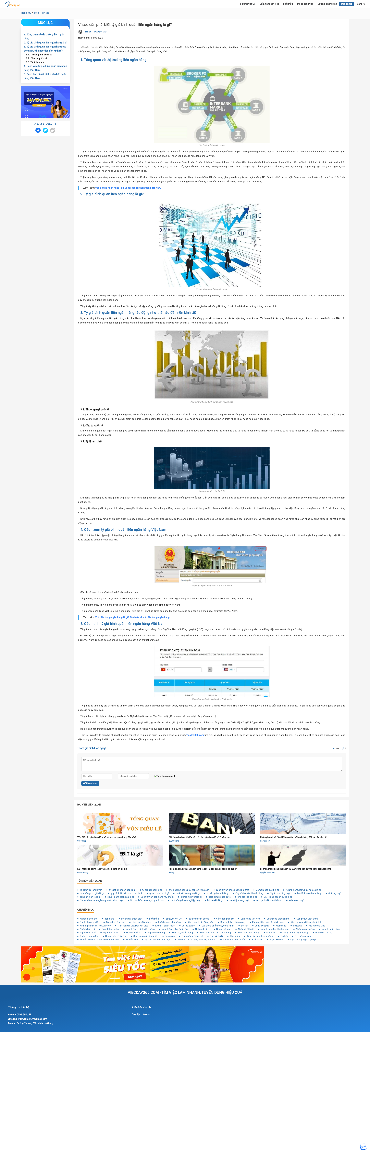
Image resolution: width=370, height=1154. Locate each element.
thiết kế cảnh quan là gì (188, 893)
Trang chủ (26, 12)
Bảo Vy (171, 872)
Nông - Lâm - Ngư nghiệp (295, 932)
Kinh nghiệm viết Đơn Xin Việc (133, 925)
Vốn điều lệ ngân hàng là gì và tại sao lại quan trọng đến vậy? (128, 187)
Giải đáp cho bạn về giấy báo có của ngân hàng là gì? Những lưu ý (200, 837)
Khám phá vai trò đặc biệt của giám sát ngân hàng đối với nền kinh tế (293, 837)
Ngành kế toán (223, 929)
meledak (297, 925)
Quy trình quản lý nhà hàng (249, 893)
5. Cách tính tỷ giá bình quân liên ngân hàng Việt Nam (45, 76)
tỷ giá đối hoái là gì (152, 890)
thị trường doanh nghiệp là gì (185, 900)
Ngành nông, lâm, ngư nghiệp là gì (303, 890)
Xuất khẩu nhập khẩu (234, 939)
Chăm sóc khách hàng (278, 918)
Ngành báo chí (87, 929)
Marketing (281, 925)
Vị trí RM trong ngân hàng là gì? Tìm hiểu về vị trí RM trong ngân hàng (132, 617)
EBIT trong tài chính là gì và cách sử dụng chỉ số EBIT (103, 869)
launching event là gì (191, 896)
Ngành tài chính (111, 932)
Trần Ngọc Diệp (100, 32)
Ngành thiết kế (133, 932)
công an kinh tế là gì (90, 896)
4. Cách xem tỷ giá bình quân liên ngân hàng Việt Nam (45, 68)
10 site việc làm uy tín (91, 890)
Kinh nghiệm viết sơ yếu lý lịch (306, 922)
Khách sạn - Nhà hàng (169, 922)
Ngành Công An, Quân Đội (175, 929)
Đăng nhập (347, 3)
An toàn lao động (89, 918)
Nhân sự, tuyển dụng (182, 932)
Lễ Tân (244, 925)
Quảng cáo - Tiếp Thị (115, 936)
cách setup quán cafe (220, 896)
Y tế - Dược (257, 939)
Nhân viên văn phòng (248, 932)
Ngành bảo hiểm (110, 929)
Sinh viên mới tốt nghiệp (145, 936)
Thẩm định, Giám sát (192, 936)
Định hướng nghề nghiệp (303, 939)
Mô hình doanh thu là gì (309, 893)
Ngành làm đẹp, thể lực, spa (275, 929)
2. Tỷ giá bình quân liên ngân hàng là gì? (46, 42)
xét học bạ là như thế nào (269, 900)
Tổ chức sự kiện (303, 936)
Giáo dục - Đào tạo (115, 922)
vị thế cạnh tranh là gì (218, 893)
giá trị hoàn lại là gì (159, 893)
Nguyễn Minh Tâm (267, 872)
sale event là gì (296, 900)
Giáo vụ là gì (334, 893)
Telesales (170, 936)
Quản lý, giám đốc (89, 936)
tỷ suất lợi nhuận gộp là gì (122, 890)
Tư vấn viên (132, 939)
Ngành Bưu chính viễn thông (140, 929)
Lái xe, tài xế (188, 925)
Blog (36, 12)
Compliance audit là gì (267, 890)
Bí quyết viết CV (174, 918)
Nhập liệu (271, 932)
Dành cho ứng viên (89, 922)
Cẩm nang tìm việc (269, 3)
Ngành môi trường (305, 929)
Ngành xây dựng (156, 932)
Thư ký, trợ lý (216, 936)
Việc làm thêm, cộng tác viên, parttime (196, 939)
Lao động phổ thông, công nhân (217, 925)
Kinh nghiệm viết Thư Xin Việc (95, 925)
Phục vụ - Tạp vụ (323, 932)
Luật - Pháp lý (262, 925)
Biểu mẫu (288, 3)
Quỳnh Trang (174, 841)
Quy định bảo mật (141, 1014)
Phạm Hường (82, 872)
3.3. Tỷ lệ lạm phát (36, 62)
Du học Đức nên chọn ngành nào (147, 900)
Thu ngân (235, 936)
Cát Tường (81, 841)
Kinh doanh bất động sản (200, 922)
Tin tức (45, 12)
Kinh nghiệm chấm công (232, 922)
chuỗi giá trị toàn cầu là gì (120, 896)
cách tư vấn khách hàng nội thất (232, 890)
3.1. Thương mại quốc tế (39, 54)
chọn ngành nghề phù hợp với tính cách (189, 890)
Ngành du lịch (202, 929)
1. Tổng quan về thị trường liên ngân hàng (44, 36)
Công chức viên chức (307, 918)
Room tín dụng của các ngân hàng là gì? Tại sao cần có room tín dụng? (203, 869)
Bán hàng (109, 918)
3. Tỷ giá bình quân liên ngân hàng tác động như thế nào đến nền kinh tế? (45, 48)
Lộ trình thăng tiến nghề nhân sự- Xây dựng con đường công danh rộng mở (295, 869)
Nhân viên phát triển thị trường (215, 932)
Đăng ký (361, 3)
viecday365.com (195, 735)
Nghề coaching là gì (280, 893)
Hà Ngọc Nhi (265, 841)
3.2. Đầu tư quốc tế (36, 58)
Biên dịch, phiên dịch (131, 918)
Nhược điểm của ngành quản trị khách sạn (101, 900)
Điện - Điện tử (277, 939)
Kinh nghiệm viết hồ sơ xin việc (268, 922)
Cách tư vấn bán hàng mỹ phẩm (157, 896)
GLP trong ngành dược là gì (278, 896)
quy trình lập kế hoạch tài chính (127, 893)
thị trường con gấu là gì (92, 893)
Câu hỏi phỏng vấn (327, 3)
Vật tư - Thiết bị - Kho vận (157, 939)
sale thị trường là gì (239, 900)
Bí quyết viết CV (247, 3)
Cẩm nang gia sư (225, 918)
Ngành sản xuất (88, 932)
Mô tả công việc (305, 3)
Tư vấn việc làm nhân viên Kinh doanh (99, 939)
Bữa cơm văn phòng (199, 918)
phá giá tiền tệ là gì (247, 896)
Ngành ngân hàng (331, 929)
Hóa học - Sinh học (141, 922)
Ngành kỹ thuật (246, 929)
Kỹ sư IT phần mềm (165, 925)
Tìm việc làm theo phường (260, 936)
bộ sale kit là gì (215, 900)
